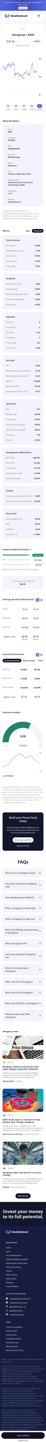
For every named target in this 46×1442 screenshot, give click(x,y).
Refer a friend (11, 1275)
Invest (8, 1247)
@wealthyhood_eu (18, 1307)
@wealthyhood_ (17, 1311)
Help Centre (11, 1278)
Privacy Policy (11, 1331)
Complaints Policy (13, 1339)
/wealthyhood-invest (18, 1303)
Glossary (9, 1282)
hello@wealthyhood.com (20, 1299)
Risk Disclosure (12, 1346)
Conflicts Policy (12, 1342)
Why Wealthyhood (13, 1255)
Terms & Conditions (14, 1327)
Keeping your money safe (16, 1263)
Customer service (13, 1267)
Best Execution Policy (15, 1350)
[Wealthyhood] (16, 15)
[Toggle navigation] (39, 15)
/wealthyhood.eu (17, 1315)
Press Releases (12, 1286)
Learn (8, 1251)
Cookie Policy (11, 1335)
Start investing (23, 1435)
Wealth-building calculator (17, 1259)
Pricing (9, 1271)
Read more (23, 8)
